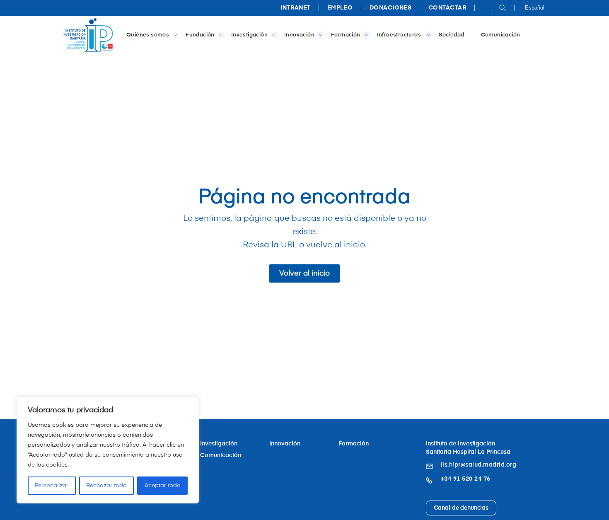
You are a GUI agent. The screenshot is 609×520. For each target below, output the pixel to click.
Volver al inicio (304, 273)
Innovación (299, 35)
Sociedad (451, 35)
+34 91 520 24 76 (466, 479)
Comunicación (500, 35)
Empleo (340, 8)
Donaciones (391, 8)
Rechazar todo (106, 486)
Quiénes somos (147, 35)
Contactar (447, 8)
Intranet (296, 8)
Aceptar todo (163, 486)
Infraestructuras (400, 35)
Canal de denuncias (461, 508)
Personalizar (51, 486)
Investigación (249, 35)
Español (534, 8)
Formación (345, 35)
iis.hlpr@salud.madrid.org (479, 465)
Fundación (200, 35)
